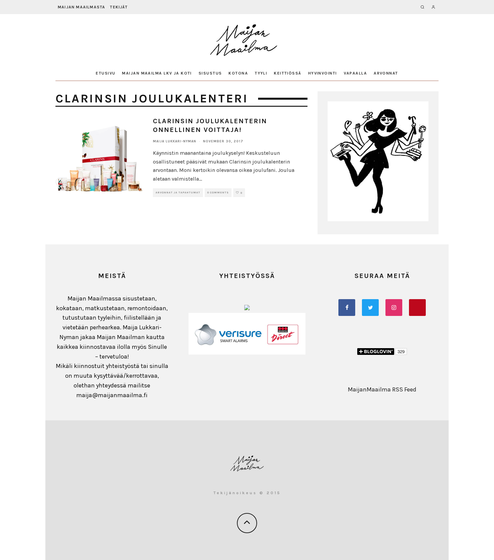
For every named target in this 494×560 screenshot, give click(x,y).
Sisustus (210, 73)
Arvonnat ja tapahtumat (178, 192)
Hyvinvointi (322, 73)
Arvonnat (386, 73)
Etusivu (105, 73)
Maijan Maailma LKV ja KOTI (157, 73)
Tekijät (118, 7)
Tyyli (261, 73)
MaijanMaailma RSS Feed (382, 389)
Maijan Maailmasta (81, 7)
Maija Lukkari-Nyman (174, 141)
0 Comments (218, 192)
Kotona (238, 73)
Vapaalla (355, 73)
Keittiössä (287, 73)
